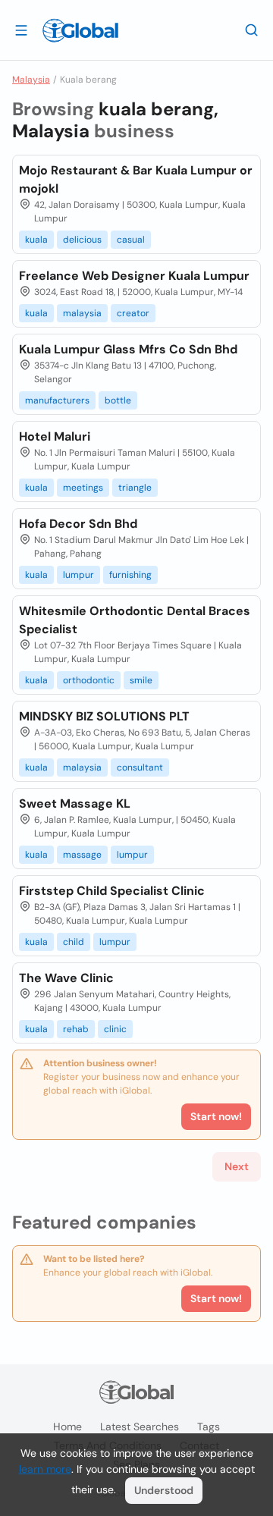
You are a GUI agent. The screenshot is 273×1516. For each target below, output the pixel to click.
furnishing (130, 575)
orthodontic (89, 680)
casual (131, 240)
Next (236, 1166)
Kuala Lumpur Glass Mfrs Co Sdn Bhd (128, 349)
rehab (76, 1029)
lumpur (78, 575)
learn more (45, 1469)
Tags (208, 1426)
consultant (140, 767)
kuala (36, 240)
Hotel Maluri (54, 436)
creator (133, 313)
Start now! (216, 1298)
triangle (135, 488)
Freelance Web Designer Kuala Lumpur (134, 276)
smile (141, 680)
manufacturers (57, 400)
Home (67, 1426)
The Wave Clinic (66, 978)
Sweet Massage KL (74, 803)
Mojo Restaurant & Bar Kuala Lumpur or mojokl (136, 179)
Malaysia (31, 80)
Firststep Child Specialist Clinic (112, 891)
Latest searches (139, 1426)
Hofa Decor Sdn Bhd (78, 524)
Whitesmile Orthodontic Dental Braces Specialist (134, 620)
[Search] (252, 29)
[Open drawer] (21, 29)
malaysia (82, 313)
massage (82, 855)
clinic (115, 1029)
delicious (82, 240)
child (73, 942)
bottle (118, 400)
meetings (83, 488)
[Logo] (80, 30)
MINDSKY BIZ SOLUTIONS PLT (104, 716)
